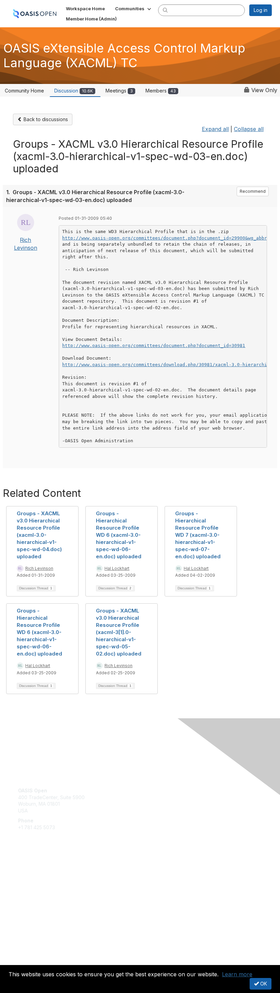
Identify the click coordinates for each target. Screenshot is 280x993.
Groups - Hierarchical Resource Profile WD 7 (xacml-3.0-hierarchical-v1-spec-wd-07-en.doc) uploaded (198, 535)
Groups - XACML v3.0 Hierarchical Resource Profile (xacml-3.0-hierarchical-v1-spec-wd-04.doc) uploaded (39, 535)
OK (263, 984)
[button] (133, 8)
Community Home (24, 90)
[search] (165, 9)
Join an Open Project (42, 882)
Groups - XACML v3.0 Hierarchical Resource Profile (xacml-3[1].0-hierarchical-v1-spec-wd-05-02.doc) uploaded (118, 632)
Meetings (119, 90)
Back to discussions (45, 119)
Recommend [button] (253, 191)
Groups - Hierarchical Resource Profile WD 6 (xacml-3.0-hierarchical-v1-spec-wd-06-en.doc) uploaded (118, 535)
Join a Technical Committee (49, 892)
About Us (28, 954)
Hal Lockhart (116, 568)
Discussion (73, 90)
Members (160, 90)
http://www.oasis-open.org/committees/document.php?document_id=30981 (153, 345)
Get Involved (32, 872)
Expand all (215, 129)
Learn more (237, 974)
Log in (260, 10)
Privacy (26, 961)
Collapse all (249, 129)
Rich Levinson (39, 568)
